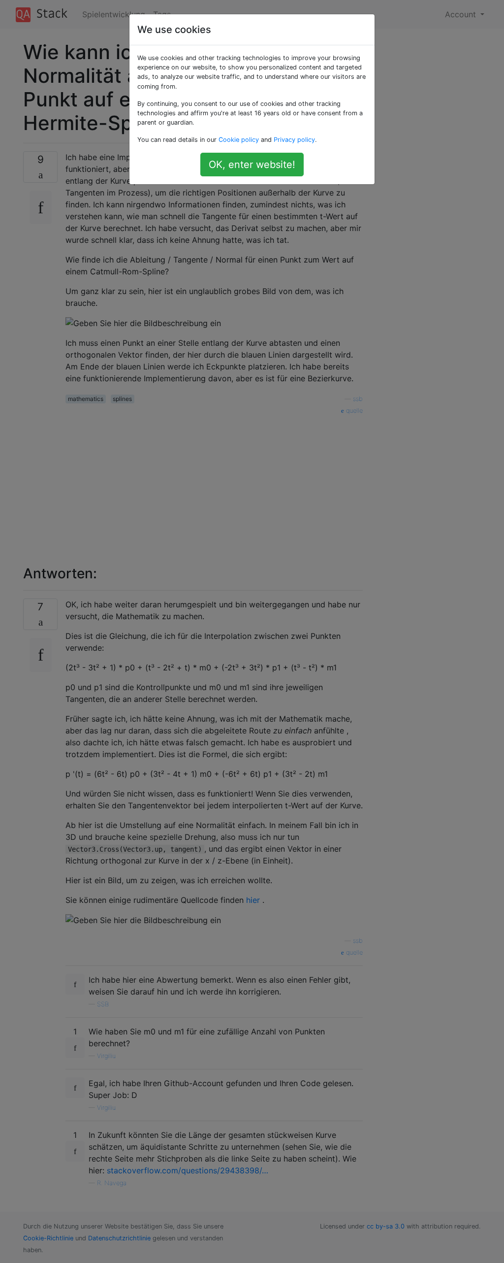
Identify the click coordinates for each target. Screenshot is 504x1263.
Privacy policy (294, 139)
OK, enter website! (252, 164)
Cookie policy (239, 139)
